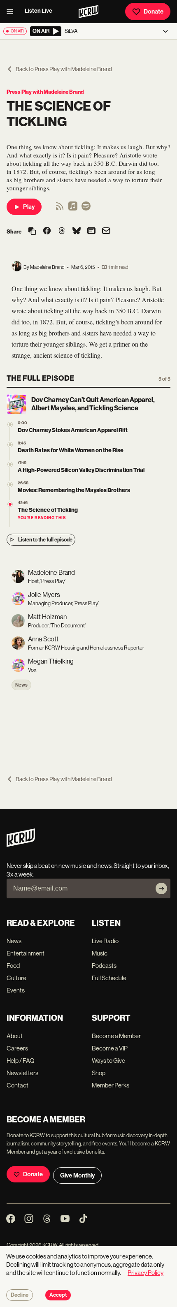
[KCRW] (21, 844)
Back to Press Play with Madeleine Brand (64, 69)
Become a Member (116, 1035)
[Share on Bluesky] (76, 231)
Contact (17, 1085)
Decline (19, 1295)
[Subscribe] (161, 888)
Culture (16, 977)
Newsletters (22, 1072)
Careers (17, 1048)
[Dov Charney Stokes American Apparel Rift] (10, 424)
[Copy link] (32, 231)
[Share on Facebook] (47, 231)
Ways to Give (108, 1060)
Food (13, 965)
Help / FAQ (21, 1060)
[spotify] (86, 209)
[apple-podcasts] (73, 209)
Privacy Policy (145, 1272)
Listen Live (38, 10)
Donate (153, 11)
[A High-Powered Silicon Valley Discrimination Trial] (10, 464)
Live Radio (105, 940)
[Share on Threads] (62, 231)
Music (99, 953)
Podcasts (104, 965)
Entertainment (25, 953)
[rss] (60, 209)
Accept (58, 1295)
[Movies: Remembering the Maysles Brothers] (10, 484)
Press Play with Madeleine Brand (45, 92)
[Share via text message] (91, 231)
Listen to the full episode (45, 540)
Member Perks (110, 1085)
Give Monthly (77, 1175)
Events (16, 990)
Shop (98, 1072)
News (21, 685)
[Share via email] (106, 231)
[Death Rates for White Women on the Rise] (10, 444)
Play (29, 207)
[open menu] (12, 11)
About (15, 1035)
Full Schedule (109, 977)
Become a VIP (110, 1048)
